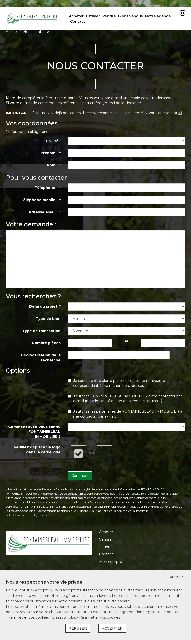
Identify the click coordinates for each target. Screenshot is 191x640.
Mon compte (110, 561)
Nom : (54, 165)
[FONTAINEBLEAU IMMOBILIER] (32, 18)
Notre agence (158, 16)
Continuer (80, 475)
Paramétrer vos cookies (99, 617)
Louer (104, 547)
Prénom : (51, 153)
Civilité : (53, 141)
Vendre (109, 16)
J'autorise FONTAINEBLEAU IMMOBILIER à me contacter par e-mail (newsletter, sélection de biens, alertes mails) (127, 398)
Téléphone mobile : (41, 200)
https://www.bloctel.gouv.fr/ (26, 515)
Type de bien (48, 318)
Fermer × (176, 576)
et (126, 341)
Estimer (93, 16)
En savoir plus (64, 617)
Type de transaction (41, 331)
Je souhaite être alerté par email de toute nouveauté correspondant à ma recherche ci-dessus (119, 383)
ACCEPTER (112, 628)
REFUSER (78, 628)
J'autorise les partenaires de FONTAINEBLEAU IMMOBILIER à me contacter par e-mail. (127, 414)
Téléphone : (48, 187)
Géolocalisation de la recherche (41, 357)
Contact (77, 21)
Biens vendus (130, 16)
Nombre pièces (46, 343)
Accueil (12, 32)
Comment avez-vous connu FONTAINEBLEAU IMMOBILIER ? (34, 432)
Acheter (76, 16)
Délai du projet (45, 306)
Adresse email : (45, 212)
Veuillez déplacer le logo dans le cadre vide (37, 449)
